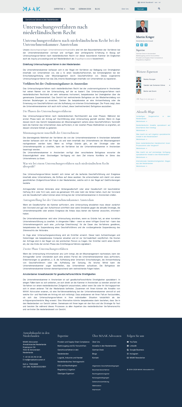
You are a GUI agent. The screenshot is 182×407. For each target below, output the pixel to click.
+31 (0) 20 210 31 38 (33, 357)
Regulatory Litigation (143, 60)
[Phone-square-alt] (141, 45)
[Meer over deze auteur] (142, 26)
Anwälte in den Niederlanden (104, 346)
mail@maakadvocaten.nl (34, 360)
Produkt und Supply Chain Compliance (149, 58)
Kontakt (95, 358)
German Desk (98, 350)
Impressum (96, 390)
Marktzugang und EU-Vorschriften (147, 56)
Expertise (63, 336)
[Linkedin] (146, 45)
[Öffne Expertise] (64, 9)
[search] (159, 9)
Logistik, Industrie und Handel (70, 358)
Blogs (94, 354)
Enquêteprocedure (83, 59)
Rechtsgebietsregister (100, 374)
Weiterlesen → (141, 121)
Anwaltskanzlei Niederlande (34, 344)
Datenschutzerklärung (100, 382)
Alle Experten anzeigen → (146, 99)
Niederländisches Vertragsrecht (71, 362)
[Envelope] (137, 45)
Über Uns (125, 9)
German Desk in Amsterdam (146, 53)
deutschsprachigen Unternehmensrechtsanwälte (52, 50)
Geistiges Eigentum (66, 373)
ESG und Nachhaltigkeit (67, 366)
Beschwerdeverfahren (100, 370)
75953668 (33, 364)
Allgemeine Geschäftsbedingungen (105, 366)
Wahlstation (96, 386)
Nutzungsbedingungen (100, 378)
